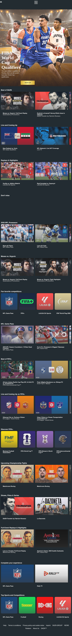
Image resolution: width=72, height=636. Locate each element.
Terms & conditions (14, 625)
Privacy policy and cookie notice (33, 625)
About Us (36, 628)
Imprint (48, 625)
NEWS (66, 625)
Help (4, 625)
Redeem (28, 628)
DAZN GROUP (57, 625)
